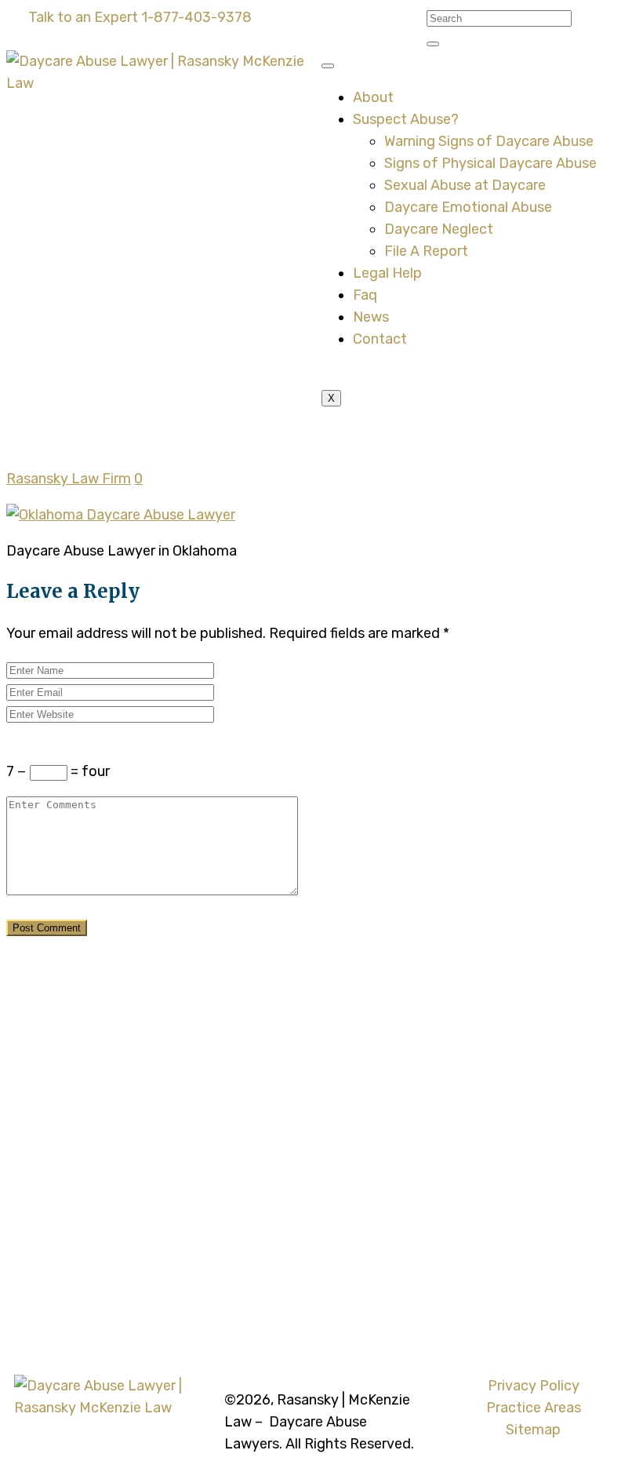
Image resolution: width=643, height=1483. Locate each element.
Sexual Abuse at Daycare (465, 185)
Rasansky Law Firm (68, 478)
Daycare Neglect (438, 229)
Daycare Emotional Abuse (468, 207)
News (371, 317)
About (373, 97)
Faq (365, 295)
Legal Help (387, 273)
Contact (380, 339)
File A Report (426, 251)
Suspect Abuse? (406, 119)
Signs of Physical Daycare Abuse (490, 163)
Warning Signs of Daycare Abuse (489, 141)
